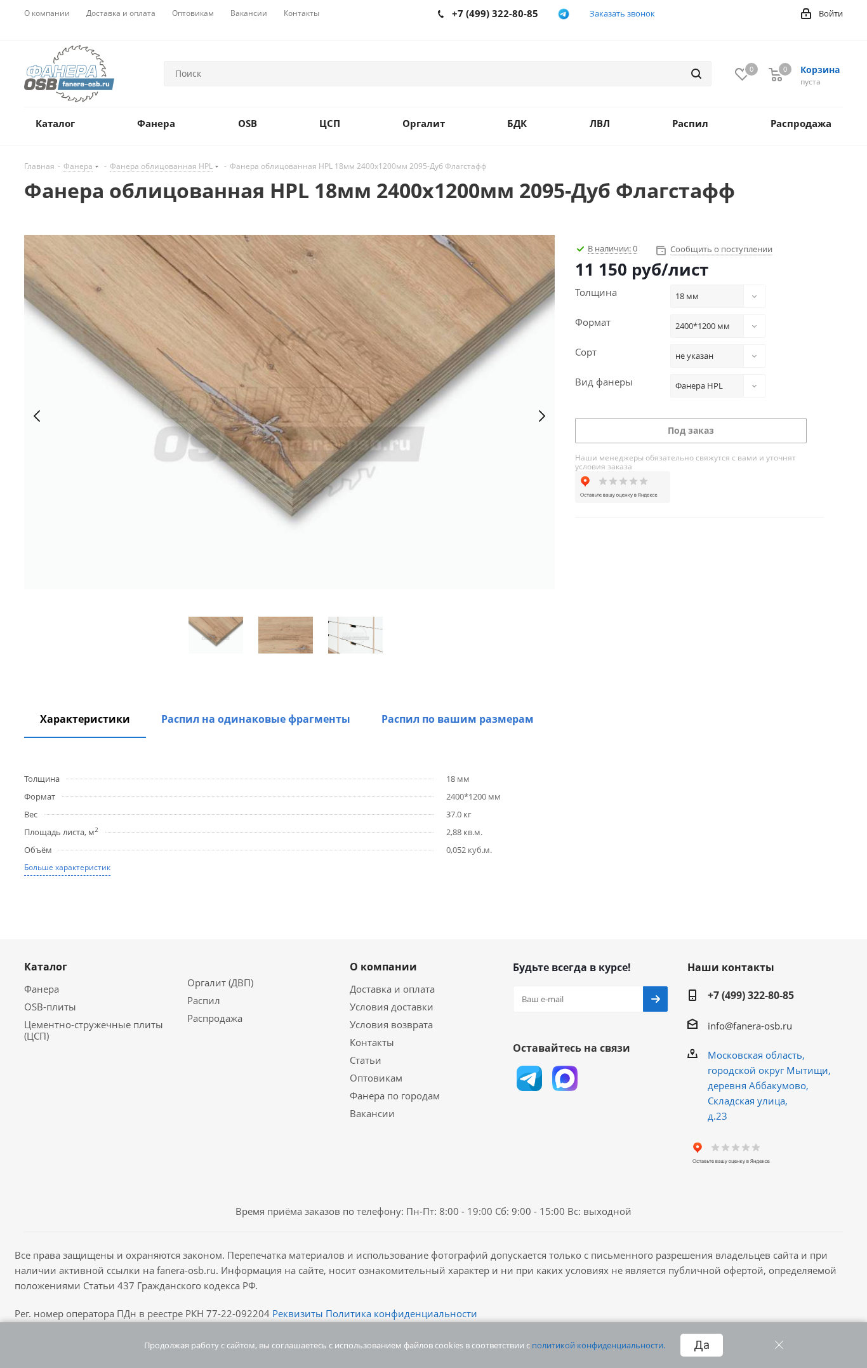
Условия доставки (392, 1006)
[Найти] (696, 73)
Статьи (365, 1060)
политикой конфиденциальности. (598, 1345)
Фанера (41, 988)
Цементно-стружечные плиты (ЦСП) (93, 1030)
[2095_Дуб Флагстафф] (289, 416)
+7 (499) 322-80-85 (751, 995)
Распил (203, 1000)
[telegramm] (564, 14)
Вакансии (372, 1113)
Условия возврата (391, 1024)
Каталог (45, 967)
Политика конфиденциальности (401, 1313)
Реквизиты (297, 1313)
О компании (383, 967)
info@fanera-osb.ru (750, 1025)
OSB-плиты (50, 1006)
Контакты (372, 1042)
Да (702, 1345)
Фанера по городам (395, 1095)
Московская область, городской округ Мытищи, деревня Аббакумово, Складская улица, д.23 (769, 1085)
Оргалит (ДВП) (220, 982)
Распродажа (214, 1018)
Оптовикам (376, 1077)
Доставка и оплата (392, 988)
